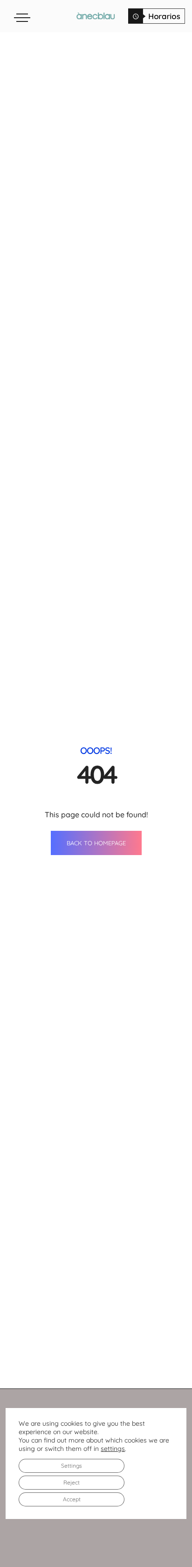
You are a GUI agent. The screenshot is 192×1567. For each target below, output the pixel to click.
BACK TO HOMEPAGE (96, 843)
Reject (71, 1482)
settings (113, 1448)
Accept (72, 1499)
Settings (71, 1465)
